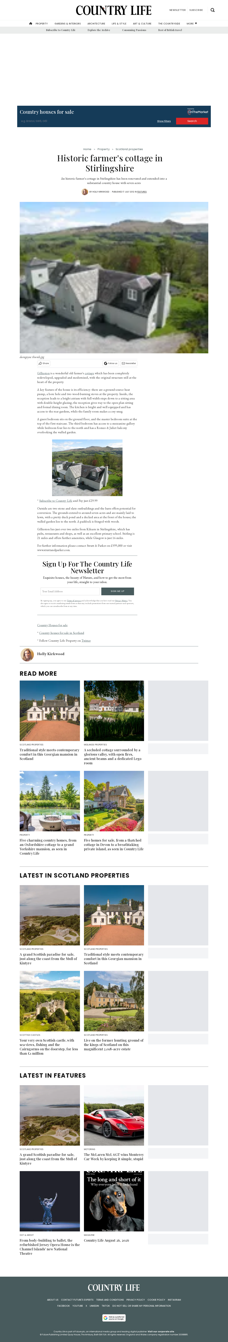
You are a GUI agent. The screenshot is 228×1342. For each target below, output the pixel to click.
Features (142, 191)
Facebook (63, 1305)
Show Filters (164, 121)
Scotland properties (129, 149)
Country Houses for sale (52, 625)
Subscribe (196, 10)
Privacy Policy (136, 1299)
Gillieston (43, 373)
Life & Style (119, 23)
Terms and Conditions (110, 1299)
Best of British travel (170, 30)
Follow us (112, 363)
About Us (52, 1299)
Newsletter (131, 363)
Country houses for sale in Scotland (61, 633)
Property (42, 23)
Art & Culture (142, 23)
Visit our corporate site (161, 1331)
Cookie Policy (156, 1299)
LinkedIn (94, 1305)
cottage (89, 373)
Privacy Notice (121, 600)
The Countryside (169, 23)
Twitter (86, 641)
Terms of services (74, 600)
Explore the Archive (99, 30)
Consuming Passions (134, 30)
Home (87, 149)
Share (46, 363)
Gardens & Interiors (68, 23)
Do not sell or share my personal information (141, 1305)
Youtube (77, 1305)
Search (192, 121)
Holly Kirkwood (100, 191)
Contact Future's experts (77, 1299)
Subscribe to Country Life (61, 30)
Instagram (174, 1299)
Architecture (96, 23)
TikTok (106, 1305)
